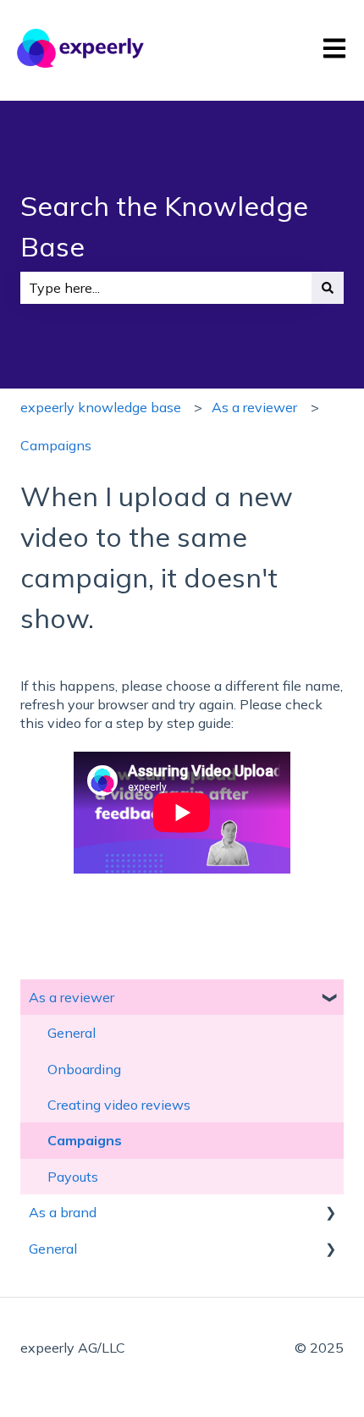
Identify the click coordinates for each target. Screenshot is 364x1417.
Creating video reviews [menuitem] (118, 1104)
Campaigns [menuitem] (84, 1140)
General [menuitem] (71, 1032)
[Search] (328, 288)
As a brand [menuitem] (63, 1212)
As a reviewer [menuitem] (71, 997)
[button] (330, 998)
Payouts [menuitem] (72, 1176)
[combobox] (166, 288)
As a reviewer (254, 407)
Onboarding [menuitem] (84, 1069)
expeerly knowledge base (100, 407)
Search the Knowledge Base (164, 226)
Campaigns (55, 445)
